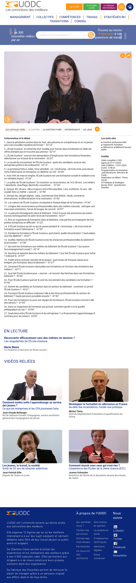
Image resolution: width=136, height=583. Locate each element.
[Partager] (128, 55)
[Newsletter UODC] (115, 551)
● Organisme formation (112, 144)
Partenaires (83, 546)
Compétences (70, 17)
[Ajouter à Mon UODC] (122, 55)
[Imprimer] (97, 129)
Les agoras (74, 7)
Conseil (80, 21)
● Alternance (107, 147)
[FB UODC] (115, 543)
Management (20, 17)
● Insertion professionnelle (113, 142)
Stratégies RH (115, 17)
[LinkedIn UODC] (115, 526)
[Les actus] (121, 7)
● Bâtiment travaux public (116, 148)
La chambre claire (91, 7)
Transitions (59, 21)
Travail (92, 17)
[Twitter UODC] (115, 535)
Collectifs (45, 17)
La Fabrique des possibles (109, 7)
